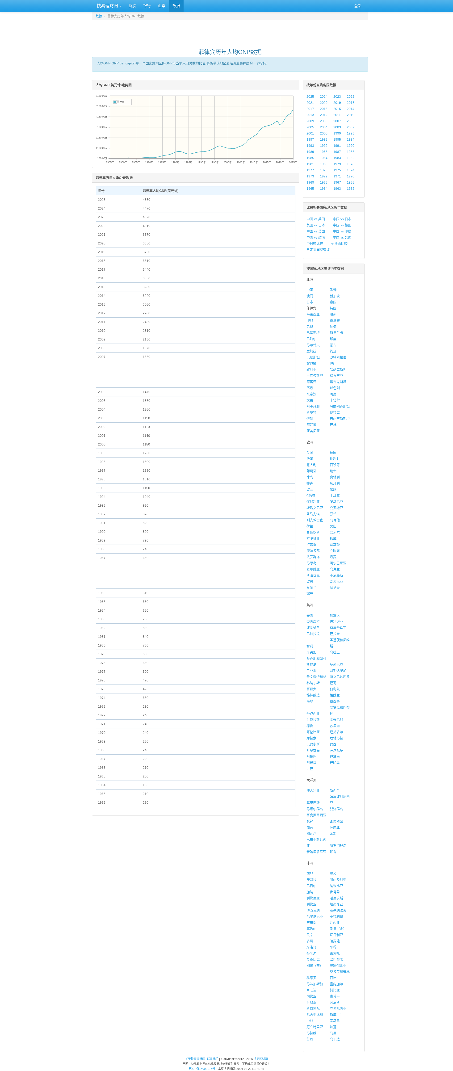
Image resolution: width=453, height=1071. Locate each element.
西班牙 (335, 465)
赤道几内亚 (338, 1008)
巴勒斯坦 (313, 357)
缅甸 (333, 326)
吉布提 (311, 922)
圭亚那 (311, 670)
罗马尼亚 (336, 502)
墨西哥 (335, 701)
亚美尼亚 (313, 431)
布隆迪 (311, 953)
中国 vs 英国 (315, 231)
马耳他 (335, 520)
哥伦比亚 (313, 732)
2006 (350, 121)
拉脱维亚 (313, 538)
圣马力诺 (313, 514)
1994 (350, 139)
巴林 (333, 425)
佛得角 (335, 892)
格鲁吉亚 (336, 376)
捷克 (309, 483)
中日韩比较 (314, 243)
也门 (333, 363)
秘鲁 (309, 726)
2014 (350, 109)
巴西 (333, 744)
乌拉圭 (335, 652)
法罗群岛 (313, 557)
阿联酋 (311, 425)
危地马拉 (336, 738)
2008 (323, 121)
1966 (350, 182)
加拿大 (335, 615)
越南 (333, 314)
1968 (323, 182)
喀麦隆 (335, 941)
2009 (310, 121)
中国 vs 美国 (315, 219)
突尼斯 (335, 1002)
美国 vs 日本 (315, 225)
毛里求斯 (336, 898)
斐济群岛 (336, 809)
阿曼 (333, 394)
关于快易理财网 (195, 1059)
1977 (310, 170)
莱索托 (335, 953)
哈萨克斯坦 (338, 369)
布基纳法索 (338, 910)
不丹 (309, 388)
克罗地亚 (336, 508)
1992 (323, 145)
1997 (310, 139)
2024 (323, 96)
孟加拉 (311, 351)
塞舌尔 (311, 929)
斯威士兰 (336, 1014)
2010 (350, 115)
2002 (350, 127)
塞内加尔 (336, 984)
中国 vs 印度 (342, 231)
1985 (310, 158)
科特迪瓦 (313, 1008)
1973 (310, 176)
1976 (323, 170)
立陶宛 (335, 551)
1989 (310, 152)
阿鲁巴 (311, 756)
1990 (350, 145)
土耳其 (335, 495)
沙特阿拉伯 (338, 357)
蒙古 (333, 345)
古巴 (309, 769)
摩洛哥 (311, 947)
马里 (333, 1033)
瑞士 (333, 471)
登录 (357, 6)
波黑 (309, 581)
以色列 (335, 388)
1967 (337, 182)
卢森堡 (311, 544)
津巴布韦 (336, 959)
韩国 (333, 308)
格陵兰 (335, 695)
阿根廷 (311, 762)
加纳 (309, 892)
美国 (309, 615)
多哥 (309, 941)
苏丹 (309, 1039)
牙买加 (311, 652)
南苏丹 (335, 996)
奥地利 (335, 477)
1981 (310, 164)
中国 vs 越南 (315, 237)
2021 (310, 103)
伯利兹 (335, 689)
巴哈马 (335, 762)
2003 (337, 127)
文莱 (309, 400)
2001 (310, 133)
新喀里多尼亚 (316, 852)
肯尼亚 (311, 1002)
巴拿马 (335, 756)
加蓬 (333, 1027)
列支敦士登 (314, 520)
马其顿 (335, 544)
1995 (337, 139)
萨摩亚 (335, 827)
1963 (337, 188)
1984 (323, 158)
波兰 (309, 489)
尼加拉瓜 (313, 634)
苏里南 (335, 726)
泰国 (333, 302)
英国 (309, 452)
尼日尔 (311, 886)
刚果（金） (338, 929)
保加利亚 (313, 502)
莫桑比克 (313, 959)
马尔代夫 (313, 345)
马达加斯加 (314, 984)
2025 (310, 96)
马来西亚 (313, 314)
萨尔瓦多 (336, 750)
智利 (309, 646)
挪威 (333, 538)
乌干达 (335, 1039)
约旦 (333, 351)
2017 (310, 109)
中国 (309, 290)
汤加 (333, 833)
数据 (176, 6)
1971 (337, 176)
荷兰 (309, 526)
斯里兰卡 (336, 333)
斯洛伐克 (313, 575)
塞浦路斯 (336, 575)
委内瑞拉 (313, 621)
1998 (350, 133)
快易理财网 (107, 6)
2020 (323, 103)
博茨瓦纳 (313, 910)
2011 (337, 115)
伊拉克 (335, 412)
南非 (309, 873)
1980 (323, 164)
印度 (333, 339)
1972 (323, 176)
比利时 (335, 459)
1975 (337, 170)
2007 (337, 121)
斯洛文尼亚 (314, 508)
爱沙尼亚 (336, 581)
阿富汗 (311, 382)
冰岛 (309, 477)
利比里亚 (313, 898)
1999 (337, 133)
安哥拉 (311, 880)
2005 (310, 127)
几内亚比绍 (314, 1014)
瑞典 (309, 594)
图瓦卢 (311, 833)
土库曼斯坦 (314, 376)
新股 (132, 6)
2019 (337, 103)
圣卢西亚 (313, 713)
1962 (350, 188)
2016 (323, 109)
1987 (337, 152)
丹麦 (333, 557)
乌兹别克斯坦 (340, 406)
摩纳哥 (335, 587)
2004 (323, 127)
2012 (323, 115)
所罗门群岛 (338, 846)
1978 (350, 164)
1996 (323, 139)
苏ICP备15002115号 (202, 1069)
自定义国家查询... (319, 250)
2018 (350, 103)
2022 (350, 96)
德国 (333, 452)
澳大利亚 (313, 790)
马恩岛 (311, 563)
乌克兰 (335, 569)
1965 (310, 188)
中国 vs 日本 (342, 219)
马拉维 (311, 1033)
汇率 (161, 6)
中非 (309, 1021)
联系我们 (212, 1059)
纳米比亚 (336, 886)
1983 (337, 158)
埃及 (333, 873)
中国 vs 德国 (342, 225)
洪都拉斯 (313, 720)
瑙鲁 (333, 852)
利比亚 (311, 904)
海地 (309, 701)
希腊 (333, 489)
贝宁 (309, 935)
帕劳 (309, 827)
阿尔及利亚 (338, 880)
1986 (350, 152)
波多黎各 (313, 628)
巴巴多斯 (313, 744)
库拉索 (311, 738)
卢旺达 (311, 990)
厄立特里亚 (314, 1027)
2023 (337, 96)
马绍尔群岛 (314, 809)
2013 (310, 115)
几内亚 (335, 922)
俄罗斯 (311, 495)
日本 (309, 302)
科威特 (311, 412)
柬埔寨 (335, 320)
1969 (310, 182)
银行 (147, 6)
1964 (323, 188)
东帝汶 (311, 394)
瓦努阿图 (336, 821)
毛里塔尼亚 (314, 916)
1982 (350, 158)
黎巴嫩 (311, 363)
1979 (337, 164)
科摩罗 (311, 978)
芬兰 (333, 514)
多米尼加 (336, 720)
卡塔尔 (335, 400)
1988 (323, 152)
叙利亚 (311, 369)
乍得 (333, 947)
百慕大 (311, 689)
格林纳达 (313, 695)
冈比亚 (311, 996)
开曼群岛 (313, 750)
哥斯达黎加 (338, 670)
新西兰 (335, 790)
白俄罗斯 (313, 532)
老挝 (309, 326)
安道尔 (335, 532)
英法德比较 (339, 243)
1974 (350, 170)
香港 (333, 290)
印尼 (309, 320)
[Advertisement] (230, 32)
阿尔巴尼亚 (338, 563)
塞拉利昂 (336, 916)
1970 (350, 176)
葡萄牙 (311, 471)
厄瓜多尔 (336, 732)
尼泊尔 (311, 339)
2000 (323, 133)
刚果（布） (314, 965)
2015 (337, 109)
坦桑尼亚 (336, 904)
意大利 (311, 465)
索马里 (335, 1021)
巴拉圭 (335, 634)
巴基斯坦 (313, 333)
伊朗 (309, 418)
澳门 (309, 296)
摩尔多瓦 (313, 551)
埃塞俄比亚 (338, 965)
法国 (309, 459)
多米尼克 (336, 664)
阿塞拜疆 (313, 406)
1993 (310, 145)
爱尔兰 (311, 587)
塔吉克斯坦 (338, 382)
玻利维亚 (336, 621)
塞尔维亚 (313, 569)
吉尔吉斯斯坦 (340, 418)
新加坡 (335, 296)
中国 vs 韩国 (342, 237)
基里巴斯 (313, 803)
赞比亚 (335, 990)
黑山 (333, 526)
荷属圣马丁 (338, 628)
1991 (337, 145)
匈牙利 (335, 483)
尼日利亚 (336, 935)
